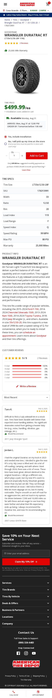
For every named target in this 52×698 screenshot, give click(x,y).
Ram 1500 (7, 315)
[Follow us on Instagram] (26, 653)
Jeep (10, 319)
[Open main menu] (5, 4)
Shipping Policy (39, 676)
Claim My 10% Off (24, 561)
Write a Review (28, 386)
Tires (15, 19)
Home (7, 19)
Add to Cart (37, 155)
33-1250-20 (32, 22)
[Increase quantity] (22, 156)
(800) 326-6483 (26, 642)
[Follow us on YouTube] (34, 653)
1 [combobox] (14, 155)
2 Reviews (24, 43)
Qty (12, 152)
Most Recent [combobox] (10, 397)
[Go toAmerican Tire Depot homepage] (27, 4)
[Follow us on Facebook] (18, 653)
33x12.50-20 (15, 322)
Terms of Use (24, 676)
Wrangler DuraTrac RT (14, 22)
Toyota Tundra (33, 315)
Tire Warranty (26, 680)
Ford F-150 (33, 309)
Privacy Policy (36, 570)
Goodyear (24, 19)
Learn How (26, 170)
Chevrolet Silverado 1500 (21, 312)
